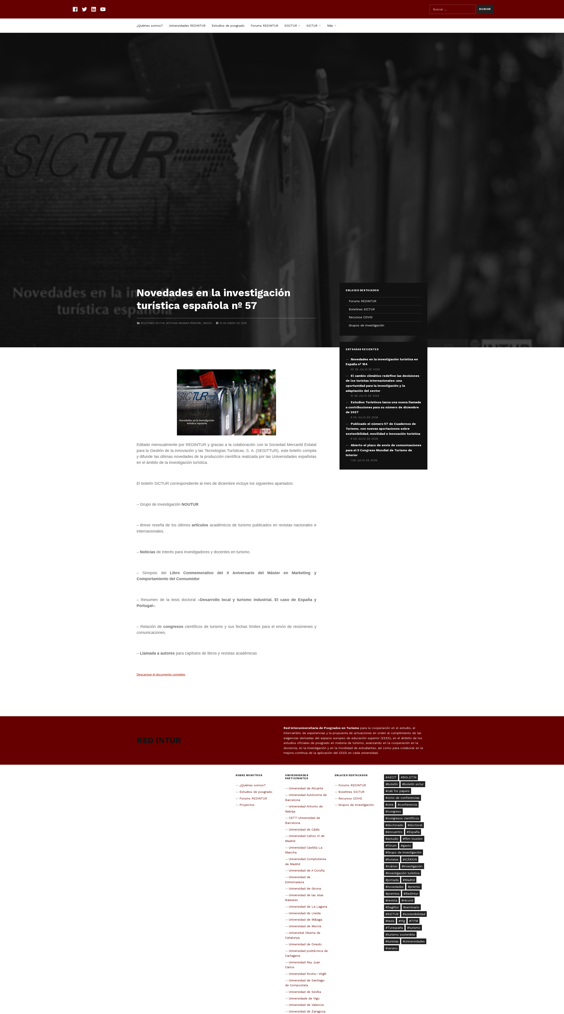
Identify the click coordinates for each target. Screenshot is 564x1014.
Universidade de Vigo (304, 998)
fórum (392, 845)
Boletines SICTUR (153, 323)
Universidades (415, 941)
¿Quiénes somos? (150, 25)
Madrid (410, 880)
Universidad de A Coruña (307, 870)
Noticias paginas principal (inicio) (189, 323)
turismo (414, 927)
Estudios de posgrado (228, 25)
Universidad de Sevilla (305, 992)
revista (392, 900)
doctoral (416, 825)
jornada (393, 880)
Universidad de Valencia (306, 1005)
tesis (391, 921)
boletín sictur (414, 784)
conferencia (408, 804)
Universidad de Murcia (305, 926)
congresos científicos (403, 818)
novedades (396, 886)
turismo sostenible (401, 934)
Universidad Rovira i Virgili (307, 973)
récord (408, 900)
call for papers (399, 791)
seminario (412, 907)
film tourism (414, 838)
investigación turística (403, 873)
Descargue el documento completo (161, 674)
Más (330, 25)
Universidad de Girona (305, 888)
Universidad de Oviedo (305, 944)
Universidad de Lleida (305, 913)
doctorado (395, 825)
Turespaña (395, 927)
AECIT (392, 777)
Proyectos (246, 805)
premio (415, 886)
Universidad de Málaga (305, 919)
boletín (393, 784)
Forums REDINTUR (264, 25)
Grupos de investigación (366, 325)
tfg (403, 921)
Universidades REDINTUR (187, 25)
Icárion (392, 866)
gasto (407, 845)
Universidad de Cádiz (304, 829)
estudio (393, 838)
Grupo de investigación (404, 852)
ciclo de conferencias (403, 797)
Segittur (393, 907)
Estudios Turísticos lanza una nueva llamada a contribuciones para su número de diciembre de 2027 (383, 407)
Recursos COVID (361, 317)
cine (390, 804)
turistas (393, 941)
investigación (413, 866)
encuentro (395, 832)
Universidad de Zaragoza (307, 1011)
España (414, 832)
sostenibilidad (415, 914)
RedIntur (412, 893)
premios (393, 893)
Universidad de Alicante (306, 788)
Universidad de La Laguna (308, 906)
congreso (394, 811)
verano (392, 948)
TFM (414, 921)
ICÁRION (411, 859)
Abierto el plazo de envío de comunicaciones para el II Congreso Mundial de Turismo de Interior (383, 450)
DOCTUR (290, 25)
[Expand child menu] (299, 25)
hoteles (393, 859)
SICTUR (311, 25)
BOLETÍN (409, 777)
